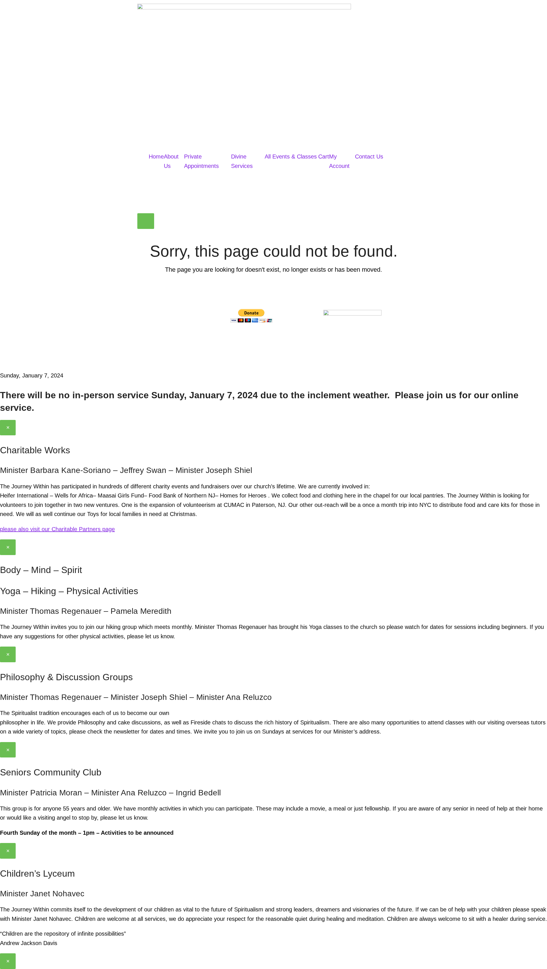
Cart (323, 156)
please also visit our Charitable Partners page (57, 529)
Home (156, 156)
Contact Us (369, 156)
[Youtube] (269, 338)
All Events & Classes (291, 156)
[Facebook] (237, 338)
